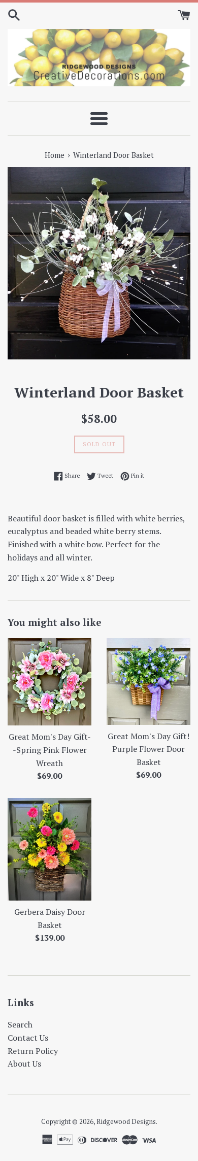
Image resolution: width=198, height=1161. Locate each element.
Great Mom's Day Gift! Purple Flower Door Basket (148, 749)
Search (20, 1024)
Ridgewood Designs (126, 1121)
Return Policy (33, 1050)
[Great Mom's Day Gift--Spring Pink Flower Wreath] (49, 681)
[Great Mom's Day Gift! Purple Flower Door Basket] (148, 681)
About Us (24, 1063)
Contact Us (28, 1037)
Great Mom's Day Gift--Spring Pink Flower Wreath (50, 749)
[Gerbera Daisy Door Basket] (49, 849)
